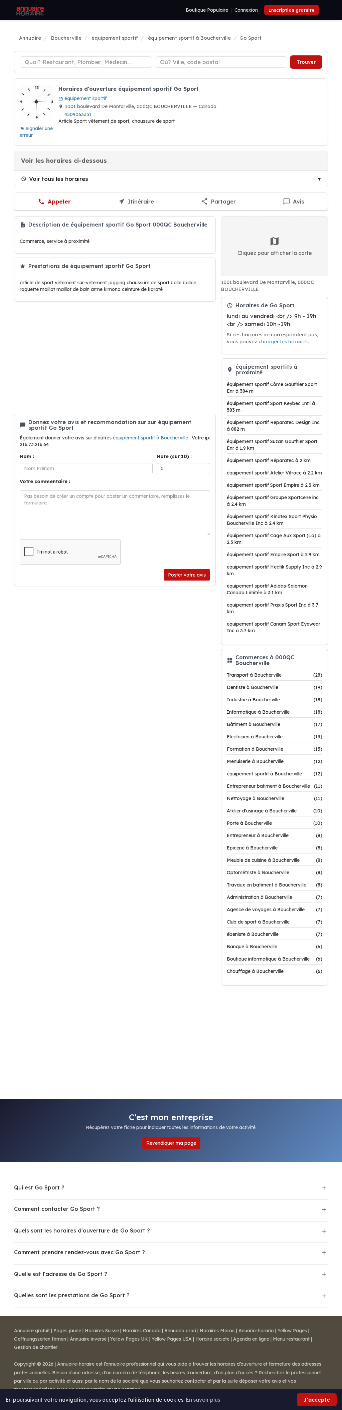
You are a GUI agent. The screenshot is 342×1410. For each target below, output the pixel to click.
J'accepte (317, 1399)
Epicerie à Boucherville (274, 848)
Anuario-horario (256, 1331)
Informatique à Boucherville (274, 712)
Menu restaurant (291, 1339)
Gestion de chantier (35, 1347)
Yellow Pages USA (172, 1339)
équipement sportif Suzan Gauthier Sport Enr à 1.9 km (272, 444)
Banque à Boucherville (274, 947)
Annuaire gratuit (32, 1331)
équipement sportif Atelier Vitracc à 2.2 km (274, 473)
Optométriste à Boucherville (274, 872)
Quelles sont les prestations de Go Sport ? (72, 1295)
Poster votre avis (187, 575)
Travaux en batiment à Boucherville (274, 885)
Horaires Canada (142, 1331)
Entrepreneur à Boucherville (274, 835)
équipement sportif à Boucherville (151, 438)
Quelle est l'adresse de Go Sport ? (60, 1274)
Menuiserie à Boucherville (274, 761)
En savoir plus (203, 1399)
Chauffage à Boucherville (274, 971)
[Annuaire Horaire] (29, 10)
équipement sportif (85, 98)
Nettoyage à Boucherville (274, 798)
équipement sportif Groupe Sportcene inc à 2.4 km (273, 500)
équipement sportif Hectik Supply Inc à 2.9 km (274, 570)
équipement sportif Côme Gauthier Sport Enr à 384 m (272, 387)
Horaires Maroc (217, 1331)
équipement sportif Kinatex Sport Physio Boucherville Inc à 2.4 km (272, 519)
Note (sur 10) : (174, 456)
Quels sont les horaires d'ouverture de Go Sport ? (82, 1230)
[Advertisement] (114, 357)
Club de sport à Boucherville (274, 922)
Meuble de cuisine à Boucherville (274, 860)
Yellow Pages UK (129, 1339)
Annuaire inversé (88, 1339)
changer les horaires (284, 341)
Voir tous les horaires (58, 178)
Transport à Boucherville (274, 675)
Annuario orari (180, 1331)
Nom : (27, 456)
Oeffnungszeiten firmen (40, 1339)
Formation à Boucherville (274, 749)
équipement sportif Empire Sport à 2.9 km (273, 555)
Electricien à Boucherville (274, 737)
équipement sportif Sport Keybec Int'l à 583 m (271, 406)
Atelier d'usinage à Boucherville (274, 811)
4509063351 (78, 114)
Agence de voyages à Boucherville (274, 910)
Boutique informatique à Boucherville (274, 959)
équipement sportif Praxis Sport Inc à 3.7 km (272, 608)
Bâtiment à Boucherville (274, 724)
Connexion (246, 10)
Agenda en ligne (251, 1339)
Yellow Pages (292, 1331)
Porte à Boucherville (274, 823)
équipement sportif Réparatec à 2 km (269, 460)
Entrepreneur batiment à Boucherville (274, 786)
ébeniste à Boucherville (274, 934)
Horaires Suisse (102, 1331)
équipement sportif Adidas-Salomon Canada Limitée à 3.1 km (267, 589)
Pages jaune (67, 1331)
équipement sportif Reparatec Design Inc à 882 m (273, 425)
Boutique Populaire (207, 10)
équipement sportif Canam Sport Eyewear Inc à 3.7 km (273, 627)
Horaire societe (212, 1339)
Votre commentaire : (45, 481)
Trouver (306, 62)
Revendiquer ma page (171, 1143)
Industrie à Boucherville (274, 700)
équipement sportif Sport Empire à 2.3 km (273, 485)
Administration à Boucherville (274, 897)
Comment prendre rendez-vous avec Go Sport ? (79, 1252)
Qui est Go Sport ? (39, 1187)
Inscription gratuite (291, 10)
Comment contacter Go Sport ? (57, 1208)
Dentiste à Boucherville (274, 687)
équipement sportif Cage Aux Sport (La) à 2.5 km (274, 539)
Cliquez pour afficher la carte (274, 253)
